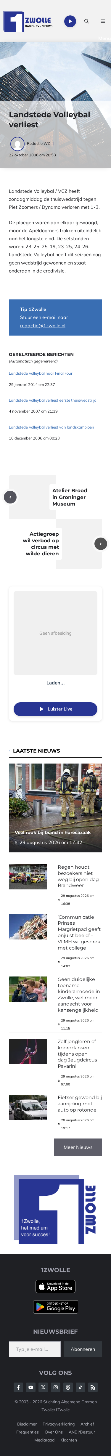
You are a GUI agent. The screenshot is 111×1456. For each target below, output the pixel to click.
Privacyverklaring (59, 1424)
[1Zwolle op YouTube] (80, 1387)
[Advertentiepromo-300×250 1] (55, 1242)
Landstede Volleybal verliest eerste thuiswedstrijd (52, 400)
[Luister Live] (70, 21)
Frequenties (27, 1432)
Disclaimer (27, 1424)
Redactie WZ (38, 143)
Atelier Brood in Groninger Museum (69, 497)
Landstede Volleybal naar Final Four (41, 373)
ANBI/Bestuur (82, 1432)
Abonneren (83, 1349)
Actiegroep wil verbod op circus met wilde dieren (41, 544)
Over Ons (54, 1432)
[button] (86, 21)
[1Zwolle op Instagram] (55, 1387)
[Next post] (100, 543)
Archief (87, 1424)
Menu (104, 38)
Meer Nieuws (78, 1147)
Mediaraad (44, 1440)
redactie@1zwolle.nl (42, 325)
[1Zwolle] (27, 21)
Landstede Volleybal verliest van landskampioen (51, 427)
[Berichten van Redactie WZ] (18, 143)
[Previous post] (10, 497)
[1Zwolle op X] (43, 1387)
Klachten (68, 1440)
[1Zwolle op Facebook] (18, 1387)
